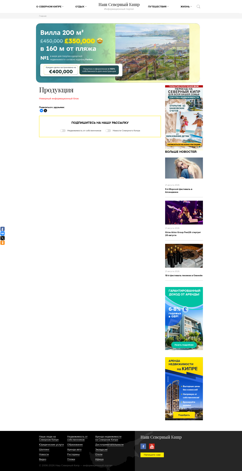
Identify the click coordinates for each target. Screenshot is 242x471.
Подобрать (184, 415)
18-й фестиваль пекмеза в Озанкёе (184, 275)
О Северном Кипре (48, 6)
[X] (45, 110)
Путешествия (157, 6)
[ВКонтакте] (41, 110)
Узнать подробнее (184, 344)
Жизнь (185, 6)
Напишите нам (152, 454)
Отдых (79, 6)
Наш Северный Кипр (119, 6)
